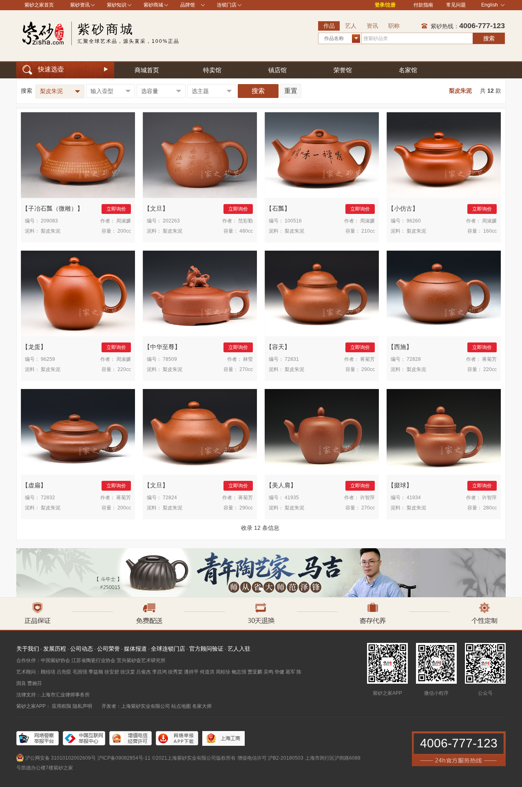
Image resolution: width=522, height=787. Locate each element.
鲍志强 (239, 672)
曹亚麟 (255, 672)
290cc (368, 369)
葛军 (290, 672)
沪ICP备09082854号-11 (123, 758)
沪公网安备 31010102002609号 (60, 758)
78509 (170, 359)
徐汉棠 (127, 672)
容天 (278, 347)
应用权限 (61, 706)
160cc (490, 231)
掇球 (400, 485)
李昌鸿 (159, 672)
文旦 (156, 208)
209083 (49, 221)
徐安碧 (111, 672)
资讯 (372, 25)
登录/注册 (385, 5)
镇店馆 (277, 70)
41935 (292, 497)
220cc (124, 369)
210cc (368, 231)
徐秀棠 (175, 672)
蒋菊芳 (367, 359)
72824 (170, 497)
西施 (400, 347)
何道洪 (207, 672)
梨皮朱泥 (50, 231)
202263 (171, 221)
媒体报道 (135, 648)
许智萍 (367, 497)
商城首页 (147, 70)
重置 (290, 90)
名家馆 (408, 70)
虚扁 (34, 485)
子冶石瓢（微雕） (52, 208)
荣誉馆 (343, 70)
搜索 (489, 38)
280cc (490, 508)
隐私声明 (82, 706)
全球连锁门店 (168, 648)
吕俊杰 (143, 672)
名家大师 (202, 706)
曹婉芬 (34, 683)
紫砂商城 (153, 5)
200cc (124, 231)
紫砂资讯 (80, 5)
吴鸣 (268, 672)
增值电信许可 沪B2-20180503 (270, 758)
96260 (414, 221)
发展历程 (54, 648)
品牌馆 (187, 5)
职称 (394, 25)
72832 (48, 497)
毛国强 (80, 672)
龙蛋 (34, 347)
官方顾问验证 (206, 648)
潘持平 (191, 672)
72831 (292, 359)
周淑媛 (123, 221)
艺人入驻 (239, 648)
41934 (414, 497)
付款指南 (423, 5)
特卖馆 (212, 70)
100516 (293, 221)
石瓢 (278, 208)
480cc (246, 231)
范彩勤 (245, 221)
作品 (329, 25)
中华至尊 (162, 347)
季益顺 (95, 672)
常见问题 (456, 5)
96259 (48, 359)
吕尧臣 (64, 672)
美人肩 (281, 485)
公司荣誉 (108, 648)
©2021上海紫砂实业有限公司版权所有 (194, 758)
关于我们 (27, 648)
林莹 (248, 359)
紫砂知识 (116, 5)
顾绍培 (48, 672)
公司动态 (81, 648)
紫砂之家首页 (39, 5)
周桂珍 (223, 672)
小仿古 (403, 208)
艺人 (350, 25)
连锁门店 (227, 5)
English (489, 5)
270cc (246, 369)
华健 (279, 672)
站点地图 (181, 706)
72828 (414, 359)
